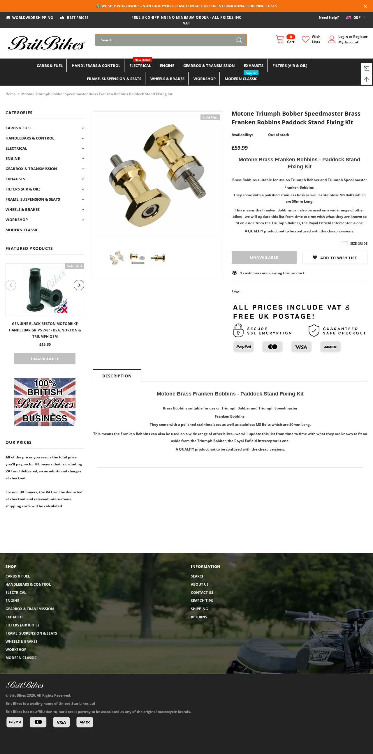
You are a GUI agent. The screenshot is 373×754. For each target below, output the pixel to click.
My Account (348, 42)
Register (360, 36)
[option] (45, 313)
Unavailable (45, 358)
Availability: (242, 134)
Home (11, 93)
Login (343, 36)
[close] (365, 7)
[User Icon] (332, 39)
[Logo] (46, 43)
